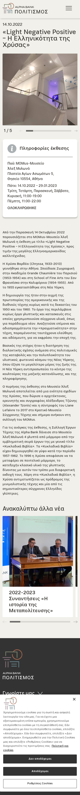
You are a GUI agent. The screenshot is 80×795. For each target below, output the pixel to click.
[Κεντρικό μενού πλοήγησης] (69, 8)
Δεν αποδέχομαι (40, 759)
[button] (76, 130)
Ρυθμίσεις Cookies (40, 783)
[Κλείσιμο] (74, 699)
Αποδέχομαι (40, 771)
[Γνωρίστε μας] (41, 693)
